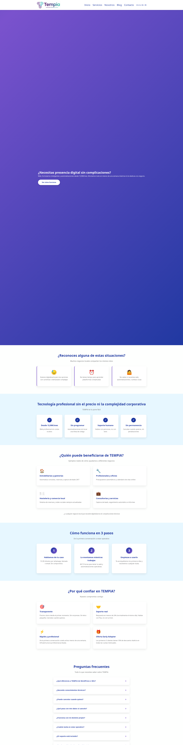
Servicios (97, 4)
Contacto (129, 4)
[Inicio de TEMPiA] (49, 5)
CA (142, 5)
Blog (119, 4)
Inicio (87, 4)
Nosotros (109, 4)
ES (145, 5)
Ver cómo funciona (49, 182)
